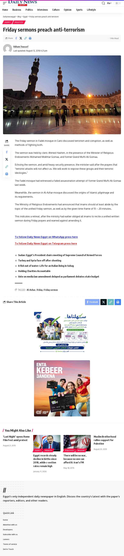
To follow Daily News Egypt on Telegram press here (46, 243)
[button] (5, 3)
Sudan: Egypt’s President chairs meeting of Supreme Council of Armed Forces (60, 255)
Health (48, 450)
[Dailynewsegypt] (22, 3)
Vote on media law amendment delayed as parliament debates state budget (58, 276)
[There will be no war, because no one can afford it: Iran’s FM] (77, 443)
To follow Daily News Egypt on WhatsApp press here (46, 236)
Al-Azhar (31, 290)
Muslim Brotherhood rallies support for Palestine (105, 440)
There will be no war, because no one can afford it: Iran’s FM (75, 459)
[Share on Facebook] (16, 38)
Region (81, 450)
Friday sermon (51, 290)
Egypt (8, 22)
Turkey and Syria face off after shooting (39, 260)
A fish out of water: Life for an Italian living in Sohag (46, 265)
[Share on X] (21, 38)
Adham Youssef (20, 46)
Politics (19, 22)
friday (39, 290)
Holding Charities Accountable (34, 271)
